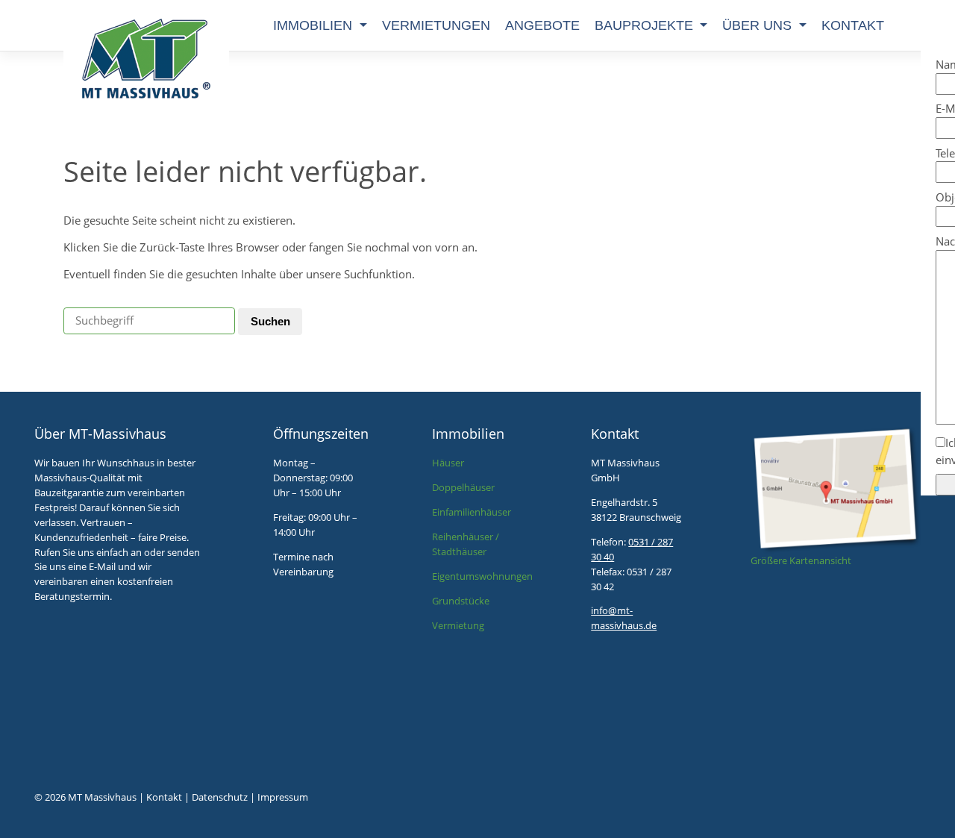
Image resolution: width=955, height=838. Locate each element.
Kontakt (852, 25)
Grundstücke (460, 600)
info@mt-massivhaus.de (624, 618)
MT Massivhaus (102, 797)
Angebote (542, 25)
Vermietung (458, 625)
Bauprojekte (646, 25)
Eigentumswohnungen (482, 576)
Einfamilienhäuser (471, 512)
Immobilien (314, 25)
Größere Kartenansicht (801, 560)
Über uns (758, 25)
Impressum (282, 797)
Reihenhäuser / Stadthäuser (465, 544)
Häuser (448, 462)
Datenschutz (220, 797)
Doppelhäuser (463, 487)
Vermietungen (436, 25)
